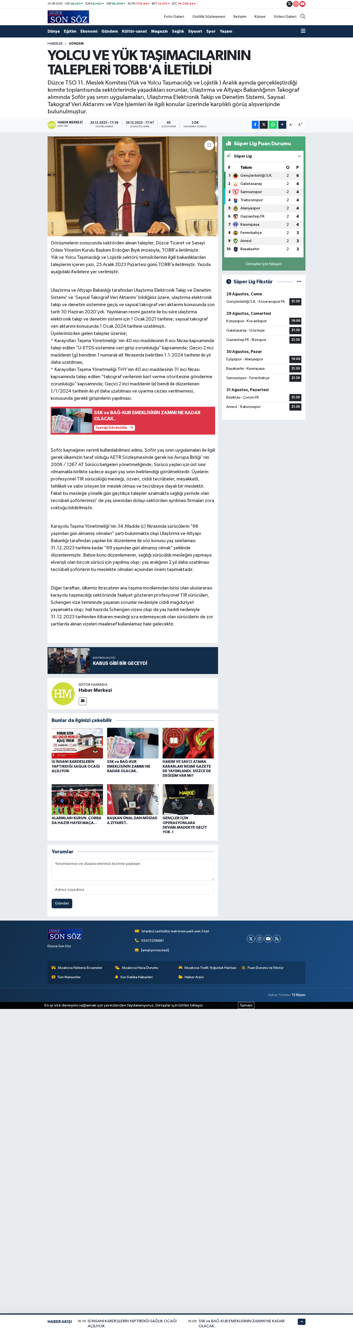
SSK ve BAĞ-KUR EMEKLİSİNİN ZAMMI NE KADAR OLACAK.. (128, 766)
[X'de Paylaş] (264, 125)
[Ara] (302, 17)
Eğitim (70, 31)
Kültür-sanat (134, 31)
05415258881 (152, 940)
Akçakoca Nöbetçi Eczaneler (80, 968)
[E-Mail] (83, 701)
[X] (251, 939)
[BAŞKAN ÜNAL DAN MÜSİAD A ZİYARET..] (132, 799)
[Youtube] (268, 939)
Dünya (54, 31)
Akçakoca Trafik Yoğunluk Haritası (210, 968)
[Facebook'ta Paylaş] (255, 125)
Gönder (62, 903)
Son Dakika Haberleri (136, 977)
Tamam (246, 1005)
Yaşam (226, 31)
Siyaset (195, 31)
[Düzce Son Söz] (68, 17)
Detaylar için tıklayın (264, 264)
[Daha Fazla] (282, 125)
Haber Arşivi (194, 977)
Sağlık (178, 31)
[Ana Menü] (303, 31)
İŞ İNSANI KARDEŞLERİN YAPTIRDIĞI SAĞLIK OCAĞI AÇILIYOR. (76, 766)
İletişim (239, 17)
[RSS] (277, 939)
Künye (260, 17)
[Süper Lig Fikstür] (299, 282)
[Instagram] (259, 939)
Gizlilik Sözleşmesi (208, 17)
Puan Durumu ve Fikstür (266, 968)
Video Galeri (285, 17)
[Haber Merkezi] (63, 694)
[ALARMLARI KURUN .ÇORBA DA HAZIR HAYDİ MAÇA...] (77, 799)
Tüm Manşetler (69, 977)
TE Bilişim (298, 995)
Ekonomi (88, 31)
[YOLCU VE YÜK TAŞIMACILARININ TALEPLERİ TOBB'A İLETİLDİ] (133, 186)
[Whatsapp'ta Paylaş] (273, 125)
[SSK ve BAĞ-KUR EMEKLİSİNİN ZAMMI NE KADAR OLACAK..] (132, 743)
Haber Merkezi (95, 690)
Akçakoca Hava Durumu (140, 968)
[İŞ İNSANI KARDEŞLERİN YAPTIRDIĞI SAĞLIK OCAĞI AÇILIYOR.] (77, 743)
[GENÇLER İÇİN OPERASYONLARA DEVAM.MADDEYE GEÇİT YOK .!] (188, 799)
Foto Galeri (174, 17)
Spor (211, 31)
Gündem (109, 31)
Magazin (159, 31)
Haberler (55, 43)
